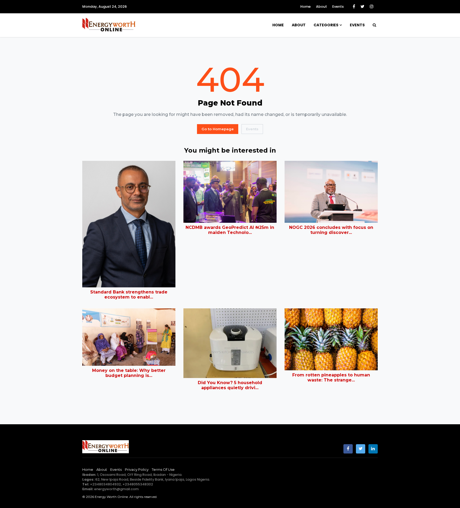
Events (338, 6)
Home (305, 6)
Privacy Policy (137, 469)
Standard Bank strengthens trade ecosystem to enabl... (128, 294)
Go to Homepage (218, 129)
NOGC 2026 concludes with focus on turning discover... (331, 230)
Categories (326, 25)
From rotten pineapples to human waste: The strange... (331, 377)
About (321, 6)
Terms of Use (163, 469)
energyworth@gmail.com (116, 489)
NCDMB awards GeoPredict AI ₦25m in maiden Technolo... (230, 230)
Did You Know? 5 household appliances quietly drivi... (230, 385)
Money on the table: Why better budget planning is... (129, 373)
